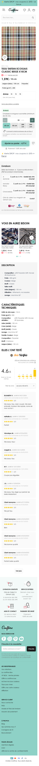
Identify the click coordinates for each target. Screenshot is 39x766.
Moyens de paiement (10, 712)
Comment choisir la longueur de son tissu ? (19, 131)
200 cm (22, 126)
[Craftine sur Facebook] (4, 638)
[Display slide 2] (18, 256)
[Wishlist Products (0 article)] (24, 10)
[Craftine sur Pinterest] (15, 638)
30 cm (6, 125)
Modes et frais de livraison (11, 709)
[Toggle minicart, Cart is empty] (34, 10)
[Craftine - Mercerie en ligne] (13, 10)
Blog (3, 724)
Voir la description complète (10, 104)
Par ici (4, 156)
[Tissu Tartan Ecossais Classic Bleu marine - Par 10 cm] (10, 236)
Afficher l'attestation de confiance (25, 360)
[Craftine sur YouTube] (21, 638)
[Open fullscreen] (19, 44)
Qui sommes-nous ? (9, 727)
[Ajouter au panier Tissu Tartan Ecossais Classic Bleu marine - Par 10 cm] (16, 242)
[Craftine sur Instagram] (9, 638)
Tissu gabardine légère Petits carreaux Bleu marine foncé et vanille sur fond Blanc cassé (27, 248)
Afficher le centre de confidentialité (15, 751)
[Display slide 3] (20, 256)
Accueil (4, 23)
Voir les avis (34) (13, 75)
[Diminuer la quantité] (5, 120)
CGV (3, 748)
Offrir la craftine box (9, 678)
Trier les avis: (9, 386)
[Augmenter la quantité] (32, 120)
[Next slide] (31, 238)
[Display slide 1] (17, 256)
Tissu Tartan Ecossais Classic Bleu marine (8, 247)
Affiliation (5, 690)
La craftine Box (7, 672)
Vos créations (6, 669)
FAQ (3, 705)
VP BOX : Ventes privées (10, 675)
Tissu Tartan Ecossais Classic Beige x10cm (30, 23)
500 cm (30, 126)
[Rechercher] (33, 17)
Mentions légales (8, 745)
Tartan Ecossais (17, 23)
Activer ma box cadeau (11, 681)
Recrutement (6, 733)
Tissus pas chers (7, 684)
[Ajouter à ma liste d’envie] (4, 57)
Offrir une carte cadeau (10, 687)
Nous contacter (7, 702)
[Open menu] (4, 9)
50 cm (14, 125)
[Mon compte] (29, 10)
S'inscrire (31, 649)
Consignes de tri (7, 730)
